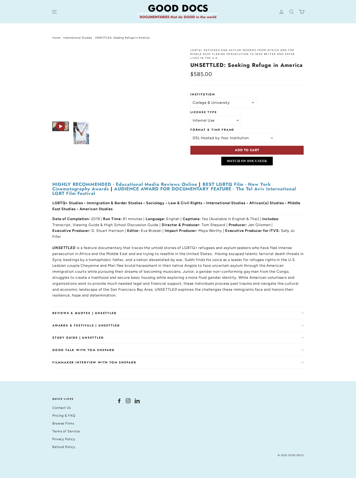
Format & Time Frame (212, 129)
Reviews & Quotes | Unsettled (84, 313)
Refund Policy (63, 447)
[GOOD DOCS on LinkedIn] (137, 401)
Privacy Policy (63, 439)
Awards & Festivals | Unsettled (86, 325)
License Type (203, 112)
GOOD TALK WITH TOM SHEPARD (83, 350)
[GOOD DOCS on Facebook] (119, 401)
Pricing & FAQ (63, 416)
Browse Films (63, 423)
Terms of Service (66, 431)
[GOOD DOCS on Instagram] (128, 401)
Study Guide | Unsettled (78, 338)
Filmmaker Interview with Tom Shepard (94, 362)
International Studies (77, 37)
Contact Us (61, 408)
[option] (113, 82)
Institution (202, 94)
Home (56, 37)
